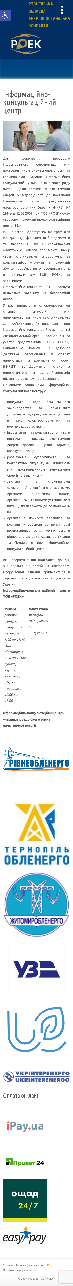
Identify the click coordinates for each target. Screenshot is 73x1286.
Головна (8, 1265)
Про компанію (12, 1270)
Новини (21, 1265)
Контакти (30, 1270)
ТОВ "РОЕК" (46, 1278)
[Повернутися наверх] (63, 1276)
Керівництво (37, 1265)
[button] (5, 15)
